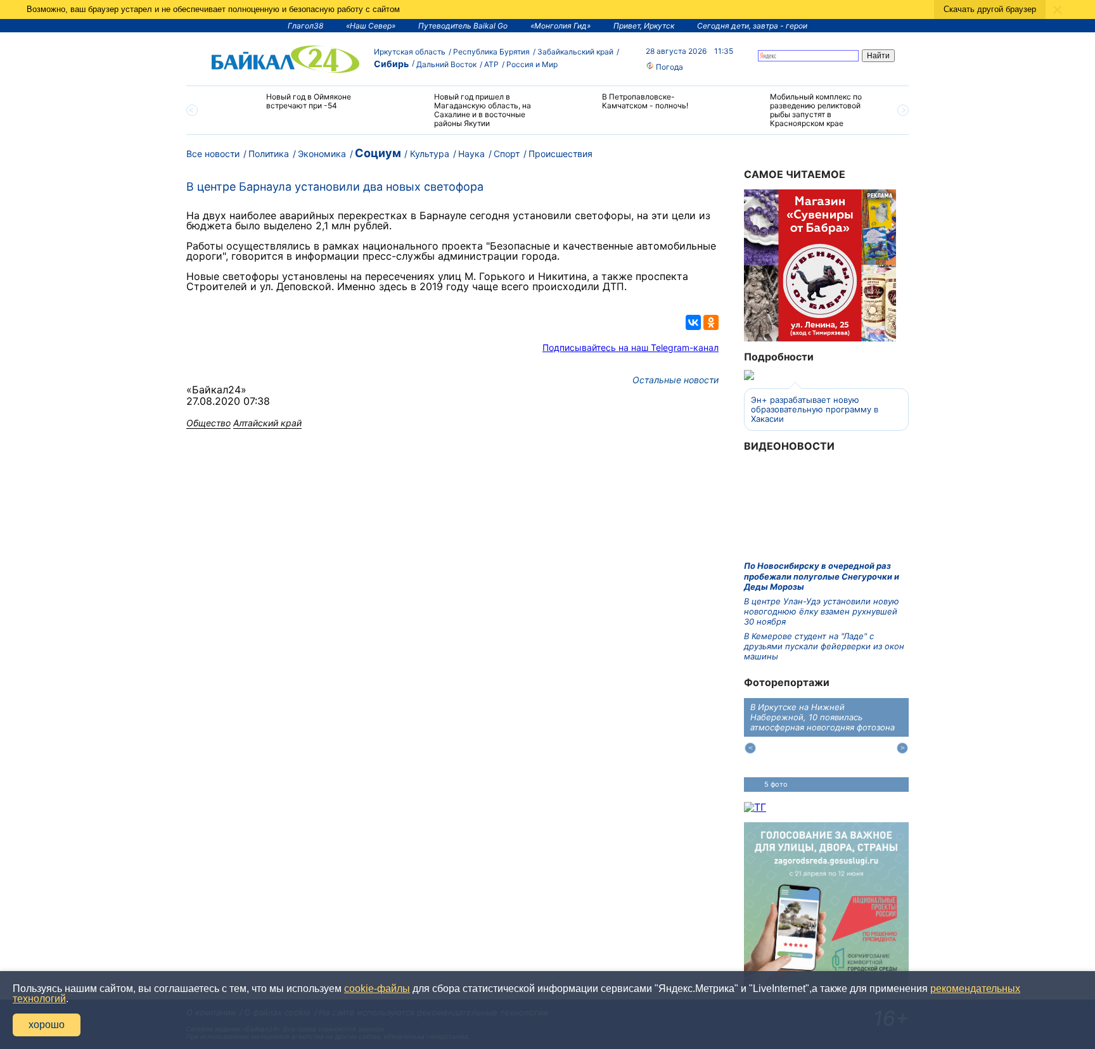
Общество (208, 422)
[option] (296, 106)
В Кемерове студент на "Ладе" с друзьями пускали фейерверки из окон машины (824, 646)
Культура (429, 153)
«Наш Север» (370, 25)
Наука (471, 153)
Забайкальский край (575, 51)
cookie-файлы (377, 988)
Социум (378, 153)
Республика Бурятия (491, 51)
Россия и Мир (532, 64)
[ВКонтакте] (693, 322)
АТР (491, 64)
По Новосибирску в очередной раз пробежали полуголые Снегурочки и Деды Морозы (821, 576)
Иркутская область (409, 51)
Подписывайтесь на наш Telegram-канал (630, 347)
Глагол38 (305, 25)
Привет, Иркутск (643, 25)
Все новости (213, 153)
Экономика (322, 153)
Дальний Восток (446, 64)
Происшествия (560, 153)
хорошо (47, 1024)
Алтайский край (267, 422)
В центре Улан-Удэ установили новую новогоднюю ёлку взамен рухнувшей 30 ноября (821, 611)
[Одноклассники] (711, 322)
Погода (668, 67)
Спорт (507, 153)
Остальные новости (675, 379)
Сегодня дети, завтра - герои (752, 25)
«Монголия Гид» (560, 25)
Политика (268, 153)
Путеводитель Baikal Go (463, 25)
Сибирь (391, 63)
